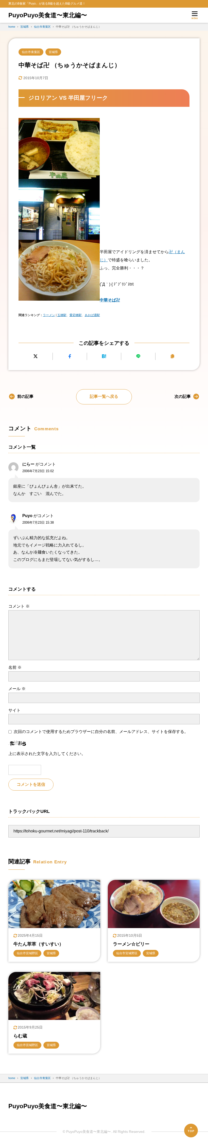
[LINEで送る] (138, 356)
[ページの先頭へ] (191, 1130)
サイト (14, 710)
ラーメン (49, 315)
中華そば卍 (110, 300)
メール (17, 689)
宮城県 (53, 52)
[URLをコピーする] (172, 356)
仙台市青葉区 (31, 52)
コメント (19, 606)
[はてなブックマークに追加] (104, 356)
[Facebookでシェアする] (70, 356)
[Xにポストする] (36, 356)
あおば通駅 (92, 315)
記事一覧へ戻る (104, 396)
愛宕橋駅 (76, 315)
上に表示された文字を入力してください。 (46, 753)
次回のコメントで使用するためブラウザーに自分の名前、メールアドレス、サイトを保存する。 (101, 731)
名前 (15, 667)
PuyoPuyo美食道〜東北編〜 (47, 15)
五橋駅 (61, 315)
